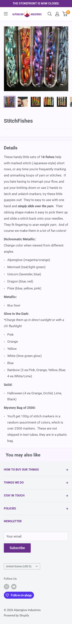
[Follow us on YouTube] (14, 586)
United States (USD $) (18, 566)
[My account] (57, 14)
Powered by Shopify (16, 615)
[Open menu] (6, 13)
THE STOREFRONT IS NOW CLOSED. (36, 3)
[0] (65, 14)
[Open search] (50, 14)
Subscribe (17, 548)
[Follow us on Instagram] (6, 586)
